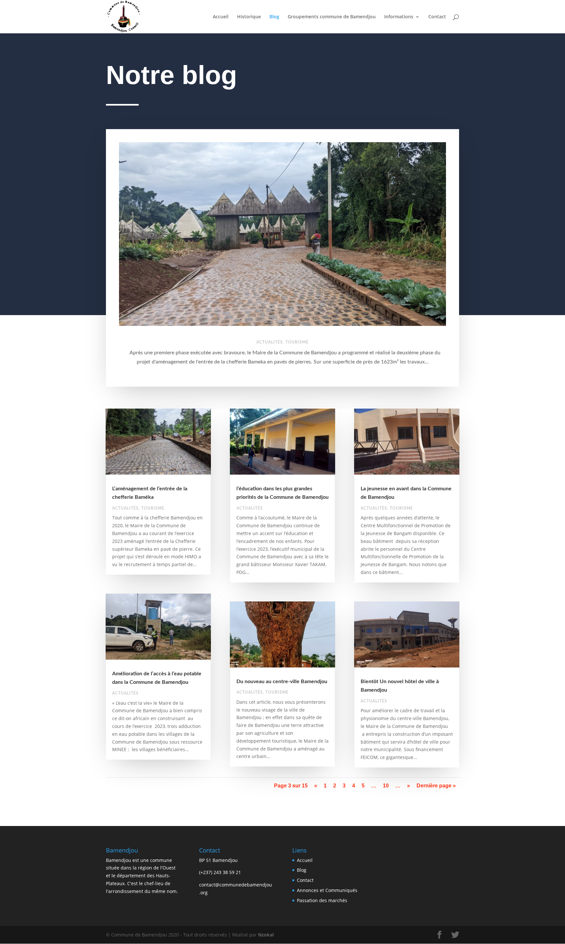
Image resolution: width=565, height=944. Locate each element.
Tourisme (297, 342)
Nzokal (265, 935)
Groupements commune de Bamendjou (332, 17)
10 (386, 785)
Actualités (269, 342)
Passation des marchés (322, 900)
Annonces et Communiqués (327, 890)
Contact (437, 17)
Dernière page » (436, 785)
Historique (249, 17)
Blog (274, 17)
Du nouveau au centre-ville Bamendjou (281, 681)
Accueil (221, 17)
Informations (398, 17)
